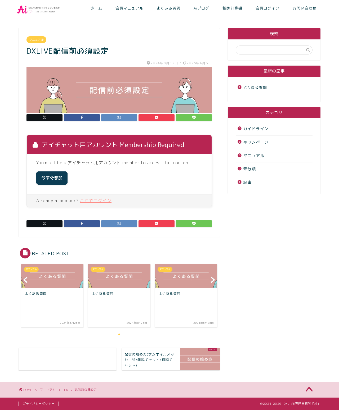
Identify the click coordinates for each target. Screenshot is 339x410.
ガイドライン (256, 128)
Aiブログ (201, 8)
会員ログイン (267, 8)
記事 (247, 182)
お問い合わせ (304, 8)
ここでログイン (95, 200)
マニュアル (36, 40)
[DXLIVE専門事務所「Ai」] (39, 14)
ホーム (96, 8)
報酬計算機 (232, 8)
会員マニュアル (129, 8)
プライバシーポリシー (39, 404)
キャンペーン (256, 142)
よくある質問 (168, 8)
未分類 (249, 169)
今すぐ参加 (52, 178)
